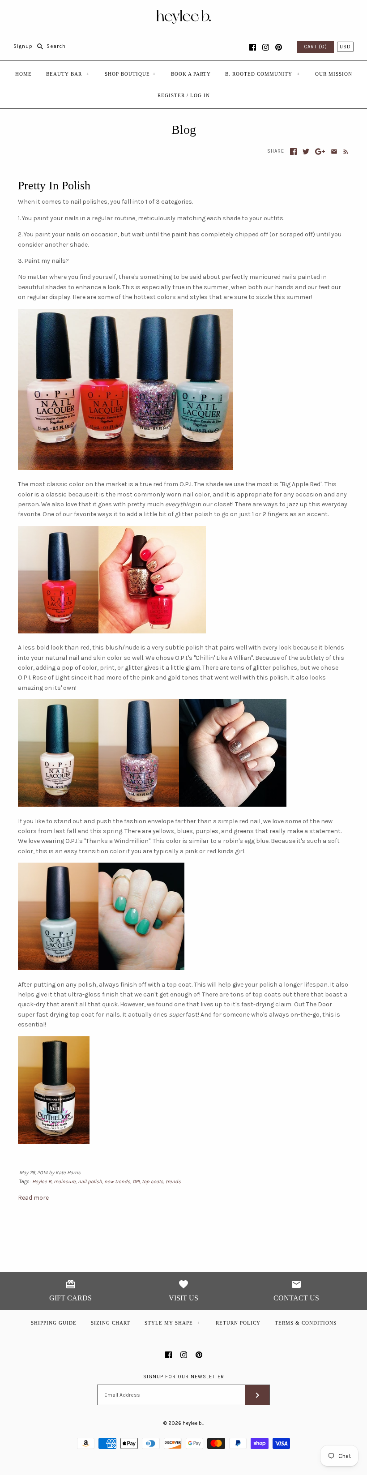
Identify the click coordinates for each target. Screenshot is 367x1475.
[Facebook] (252, 47)
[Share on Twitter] (306, 151)
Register (171, 95)
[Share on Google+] (320, 151)
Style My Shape (173, 1322)
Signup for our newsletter (183, 1377)
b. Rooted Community (262, 74)
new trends (117, 1181)
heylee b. (193, 1423)
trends (173, 1181)
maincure (65, 1181)
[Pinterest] (278, 47)
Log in (200, 95)
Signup (23, 46)
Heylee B (41, 1181)
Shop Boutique (130, 74)
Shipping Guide (54, 1322)
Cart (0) (315, 47)
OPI (136, 1181)
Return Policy (238, 1322)
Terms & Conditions (306, 1322)
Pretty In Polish (54, 185)
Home (23, 74)
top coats (152, 1181)
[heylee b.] (184, 13)
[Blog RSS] (344, 151)
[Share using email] (334, 151)
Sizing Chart (110, 1322)
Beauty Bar (68, 74)
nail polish (90, 1181)
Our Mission (333, 74)
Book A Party (191, 74)
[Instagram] (265, 47)
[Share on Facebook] (293, 151)
